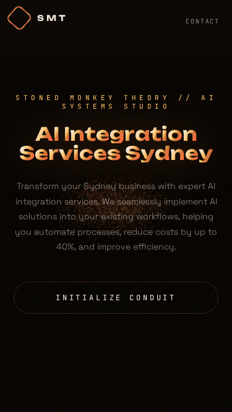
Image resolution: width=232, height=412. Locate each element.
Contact (203, 21)
